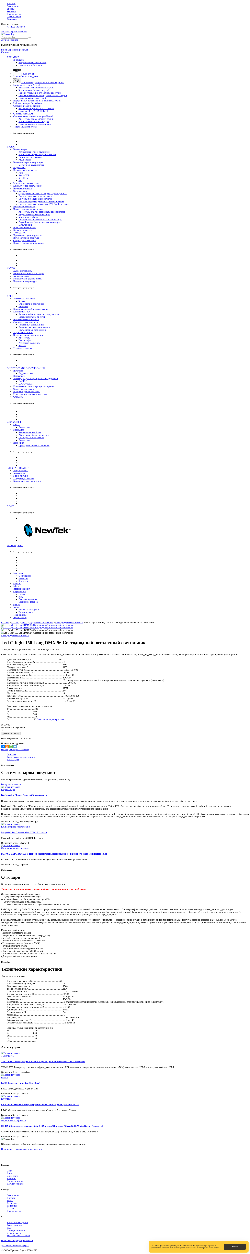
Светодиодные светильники (32, 330)
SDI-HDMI (24, 178)
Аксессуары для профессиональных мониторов (42, 212)
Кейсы (16, 586)
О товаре (11, 754)
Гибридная (18, 430)
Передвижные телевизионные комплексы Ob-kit (37, 100)
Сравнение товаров (28, 602)
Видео (10, 1173)
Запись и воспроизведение (26, 183)
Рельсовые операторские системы (30, 394)
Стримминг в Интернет (30, 65)
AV (20, 180)
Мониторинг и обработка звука (28, 273)
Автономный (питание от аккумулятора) (39, 314)
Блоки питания (20, 476)
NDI (21, 172)
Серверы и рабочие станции (27, 106)
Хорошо (235, 1247)
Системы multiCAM (23, 113)
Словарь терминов (28, 599)
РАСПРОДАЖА (15, 545)
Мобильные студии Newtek (26, 85)
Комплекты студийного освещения (30, 309)
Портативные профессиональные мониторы (40, 219)
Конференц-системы (23, 230)
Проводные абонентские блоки (34, 445)
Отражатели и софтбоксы (31, 304)
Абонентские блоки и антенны (34, 435)
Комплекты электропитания (27, 481)
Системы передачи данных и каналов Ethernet (41, 201)
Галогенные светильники (31, 324)
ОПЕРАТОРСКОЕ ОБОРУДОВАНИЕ (26, 368)
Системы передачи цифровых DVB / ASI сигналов (44, 204)
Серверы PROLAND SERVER (34, 111)
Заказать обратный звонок (14, 31)
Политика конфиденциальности (17, 1240)
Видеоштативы (26, 373)
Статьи (22, 594)
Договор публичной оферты (15, 1245)
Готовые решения (21, 589)
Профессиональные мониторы (28, 209)
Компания (18, 573)
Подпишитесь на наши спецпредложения (21, 1149)
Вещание (11, 1178)
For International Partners (18, 1235)
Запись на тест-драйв (29, 609)
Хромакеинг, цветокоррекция (27, 235)
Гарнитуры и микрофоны (31, 437)
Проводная (18, 443)
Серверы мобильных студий (32, 98)
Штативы (23, 306)
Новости (11, 3)
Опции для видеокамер (30, 157)
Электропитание (15, 1181)
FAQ (21, 596)
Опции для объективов (24, 240)
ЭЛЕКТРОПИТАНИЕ (18, 468)
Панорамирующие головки (26, 391)
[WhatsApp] (11, 746)
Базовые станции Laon (30, 432)
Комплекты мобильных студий (34, 90)
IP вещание (18, 60)
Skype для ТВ (28, 74)
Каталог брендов (15, 1184)
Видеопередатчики (22, 188)
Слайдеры (18, 397)
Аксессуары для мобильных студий (36, 87)
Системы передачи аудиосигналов (35, 196)
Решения (11, 11)
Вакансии (23, 578)
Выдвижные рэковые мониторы (34, 214)
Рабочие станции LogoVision (27, 103)
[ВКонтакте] (3, 746)
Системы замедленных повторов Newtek (33, 116)
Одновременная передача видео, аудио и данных (43, 193)
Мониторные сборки (29, 217)
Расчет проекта (26, 612)
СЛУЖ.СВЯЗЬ (14, 422)
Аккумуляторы (20, 470)
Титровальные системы (25, 126)
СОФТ (10, 506)
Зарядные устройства (23, 478)
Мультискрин (25, 225)
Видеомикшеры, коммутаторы (28, 162)
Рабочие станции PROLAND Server (36, 108)
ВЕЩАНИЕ (13, 57)
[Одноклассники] (7, 746)
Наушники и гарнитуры (25, 281)
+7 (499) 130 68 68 (16, 26)
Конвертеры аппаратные (25, 170)
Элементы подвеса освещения (28, 335)
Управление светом (23, 332)
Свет (9, 1170)
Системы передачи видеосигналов (36, 199)
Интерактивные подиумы (26, 238)
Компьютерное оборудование (27, 186)
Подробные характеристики (51, 719)
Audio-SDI (24, 175)
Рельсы (22, 345)
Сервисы (17, 607)
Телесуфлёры (19, 232)
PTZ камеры (25, 159)
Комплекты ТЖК (21, 311)
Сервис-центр (14, 16)
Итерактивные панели (24, 206)
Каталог (15, 622)
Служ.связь (12, 1176)
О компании (13, 6)
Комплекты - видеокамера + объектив (37, 154)
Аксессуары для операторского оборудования (35, 378)
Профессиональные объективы (28, 243)
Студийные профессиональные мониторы (39, 222)
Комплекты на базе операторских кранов (33, 386)
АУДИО (11, 268)
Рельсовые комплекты (29, 343)
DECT (16, 424)
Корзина (5, 52)
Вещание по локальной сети (32, 62)
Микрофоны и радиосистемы (27, 278)
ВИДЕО (11, 146)
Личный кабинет (9, 40)
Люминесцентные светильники (34, 327)
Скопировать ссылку (19, 749)
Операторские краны (23, 389)
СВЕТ (10, 296)
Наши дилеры (14, 14)
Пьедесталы (19, 376)
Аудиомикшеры (21, 276)
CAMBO (23, 381)
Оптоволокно (20, 191)
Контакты (12, 19)
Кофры (22, 301)
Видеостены (19, 167)
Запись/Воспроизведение (25, 76)
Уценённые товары (22, 348)
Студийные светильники (25, 322)
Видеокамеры (20, 149)
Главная (5, 622)
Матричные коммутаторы (31, 165)
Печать (4, 749)
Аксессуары (24, 337)
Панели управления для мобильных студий (40, 93)
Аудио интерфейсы (22, 271)
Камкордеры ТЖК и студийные (34, 152)
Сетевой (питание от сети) (32, 317)
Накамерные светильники (26, 319)
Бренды (10, 9)
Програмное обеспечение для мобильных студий (43, 95)
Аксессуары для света (24, 298)
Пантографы (25, 340)
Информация (19, 591)
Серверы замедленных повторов (35, 124)
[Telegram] (15, 746)
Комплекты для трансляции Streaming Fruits (42, 82)
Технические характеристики (21, 757)
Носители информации (24, 227)
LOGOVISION (26, 383)
